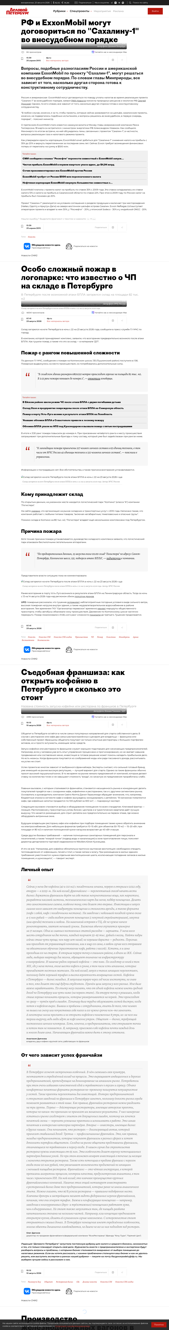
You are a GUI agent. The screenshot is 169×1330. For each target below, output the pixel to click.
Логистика (111, 637)
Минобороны (124, 637)
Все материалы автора (57, 60)
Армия (135, 637)
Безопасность (43, 640)
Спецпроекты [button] (80, 11)
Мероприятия (102, 11)
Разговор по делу (34, 1281)
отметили (94, 378)
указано (35, 511)
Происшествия (81, 637)
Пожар (100, 637)
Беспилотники (28, 640)
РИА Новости (78, 100)
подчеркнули (114, 558)
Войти (155, 11)
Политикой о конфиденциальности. (72, 1326)
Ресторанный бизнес (64, 1281)
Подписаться (85, 2)
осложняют (73, 602)
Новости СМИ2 (29, 255)
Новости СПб (44, 637)
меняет (102, 608)
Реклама (118, 11)
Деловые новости (90, 1281)
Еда (77, 1281)
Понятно (159, 1324)
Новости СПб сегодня (63, 637)
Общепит (48, 1281)
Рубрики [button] (59, 11)
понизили (95, 615)
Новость (31, 236)
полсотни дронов (84, 596)
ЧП (92, 637)
